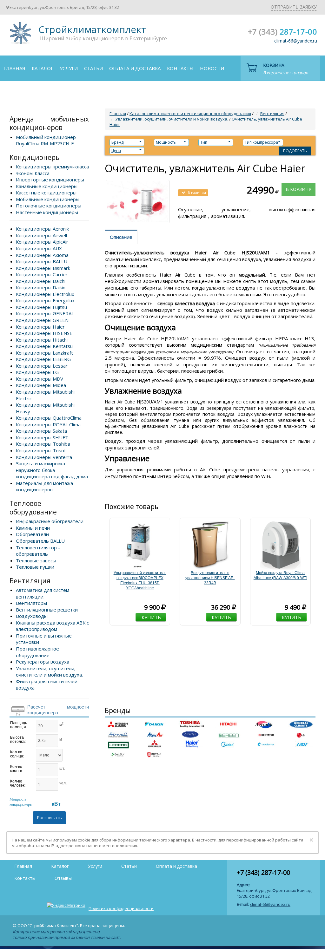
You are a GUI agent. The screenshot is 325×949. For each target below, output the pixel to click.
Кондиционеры (35, 157)
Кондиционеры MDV (39, 379)
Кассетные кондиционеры (46, 192)
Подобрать (295, 151)
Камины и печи (33, 528)
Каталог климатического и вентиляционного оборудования (190, 113)
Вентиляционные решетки (47, 609)
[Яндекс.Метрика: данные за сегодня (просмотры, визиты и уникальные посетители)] (66, 905)
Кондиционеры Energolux (45, 300)
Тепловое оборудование (33, 507)
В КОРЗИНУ (298, 189)
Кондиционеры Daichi (40, 281)
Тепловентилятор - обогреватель (38, 550)
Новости (212, 68)
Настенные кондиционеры (47, 212)
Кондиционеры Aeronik (42, 229)
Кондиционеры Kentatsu (44, 346)
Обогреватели (32, 534)
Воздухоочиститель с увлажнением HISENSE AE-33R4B (210, 578)
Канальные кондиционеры (46, 186)
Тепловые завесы (36, 560)
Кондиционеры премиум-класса (52, 166)
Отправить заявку (294, 7)
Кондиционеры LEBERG (43, 359)
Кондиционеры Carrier (42, 274)
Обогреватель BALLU (40, 541)
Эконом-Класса (33, 173)
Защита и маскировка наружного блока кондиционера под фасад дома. (52, 470)
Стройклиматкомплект (19, 35)
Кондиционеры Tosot (41, 450)
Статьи (93, 68)
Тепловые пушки (35, 567)
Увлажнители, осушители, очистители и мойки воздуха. (49, 671)
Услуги (69, 68)
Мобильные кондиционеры (47, 199)
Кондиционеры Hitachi (42, 340)
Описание (121, 237)
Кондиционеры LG (37, 372)
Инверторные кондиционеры (50, 179)
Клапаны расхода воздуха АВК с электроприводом (52, 625)
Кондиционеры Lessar (42, 366)
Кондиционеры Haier (40, 327)
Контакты (180, 68)
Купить (151, 617)
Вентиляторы (31, 603)
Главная (14, 68)
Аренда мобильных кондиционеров (49, 123)
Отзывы (14, 93)
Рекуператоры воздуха (42, 661)
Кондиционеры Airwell (41, 235)
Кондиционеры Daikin (40, 287)
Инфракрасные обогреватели (49, 521)
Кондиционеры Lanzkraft (44, 353)
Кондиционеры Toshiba (43, 444)
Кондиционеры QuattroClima (49, 418)
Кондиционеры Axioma (42, 255)
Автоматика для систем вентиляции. (42, 593)
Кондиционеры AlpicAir (42, 242)
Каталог (42, 68)
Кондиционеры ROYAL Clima (48, 424)
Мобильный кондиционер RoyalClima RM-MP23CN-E (46, 140)
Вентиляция (30, 580)
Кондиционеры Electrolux (45, 294)
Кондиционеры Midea (41, 385)
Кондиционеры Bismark (43, 268)
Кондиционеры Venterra (44, 457)
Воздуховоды (32, 616)
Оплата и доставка (135, 68)
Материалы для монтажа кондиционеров (44, 486)
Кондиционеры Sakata (41, 431)
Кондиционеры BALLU (41, 261)
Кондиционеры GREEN (42, 320)
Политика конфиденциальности (121, 908)
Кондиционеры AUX (39, 248)
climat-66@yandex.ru (295, 41)
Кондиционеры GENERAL (45, 313)
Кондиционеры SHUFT (42, 437)
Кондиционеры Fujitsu (41, 307)
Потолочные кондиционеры (48, 205)
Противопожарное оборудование (37, 651)
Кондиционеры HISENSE (44, 333)
